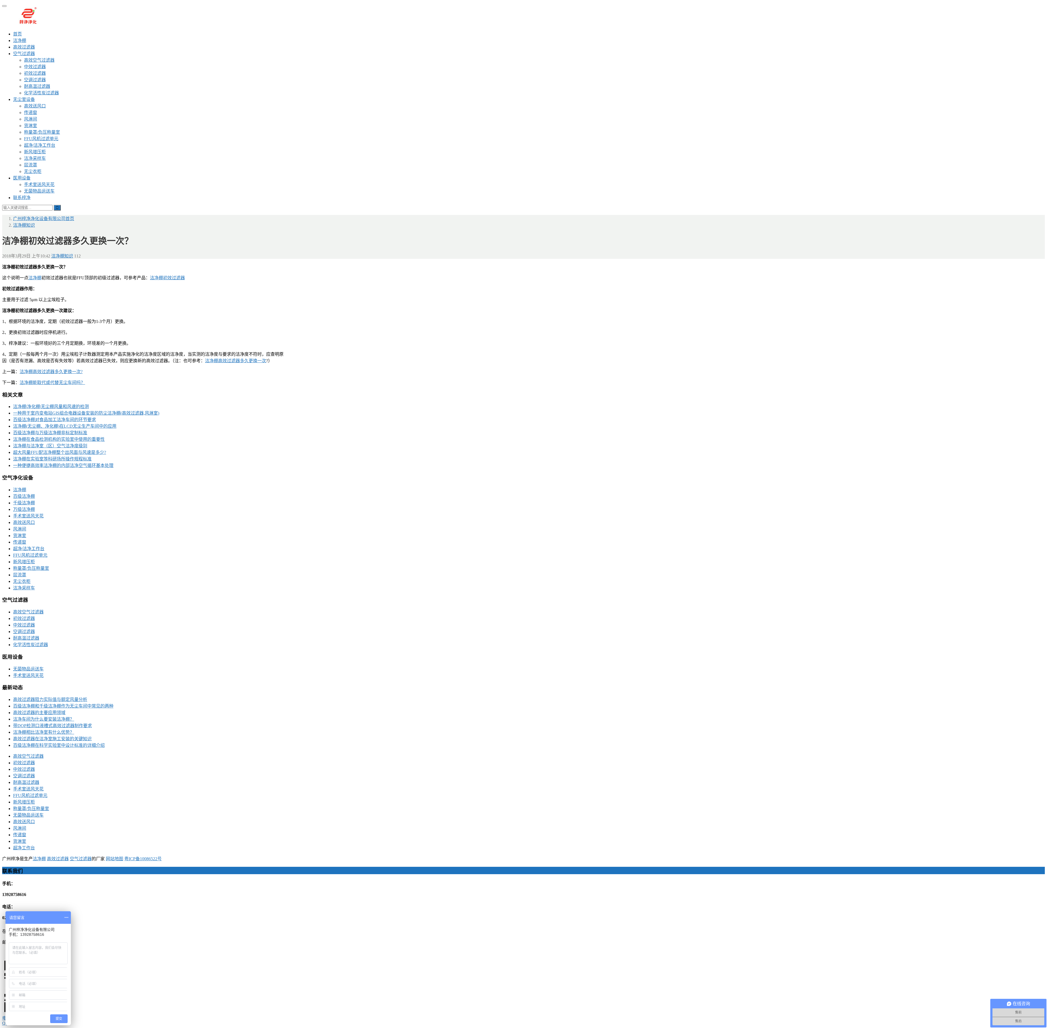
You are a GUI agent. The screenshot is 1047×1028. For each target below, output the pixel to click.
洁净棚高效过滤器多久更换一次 (235, 360)
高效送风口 (35, 106)
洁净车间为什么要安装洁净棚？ (43, 719)
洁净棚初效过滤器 (167, 277)
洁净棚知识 (62, 256)
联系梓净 (22, 197)
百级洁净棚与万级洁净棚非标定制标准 (50, 432)
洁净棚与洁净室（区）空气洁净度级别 (50, 445)
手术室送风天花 (39, 184)
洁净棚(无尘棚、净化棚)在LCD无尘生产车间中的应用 (64, 426)
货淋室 (30, 125)
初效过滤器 (35, 73)
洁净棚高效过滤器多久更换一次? (51, 371)
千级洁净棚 (24, 502)
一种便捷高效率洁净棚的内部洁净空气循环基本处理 (63, 465)
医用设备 (22, 178)
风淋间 (30, 119)
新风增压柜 (35, 151)
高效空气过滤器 (39, 60)
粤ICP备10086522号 (143, 858)
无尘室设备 (24, 99)
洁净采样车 (35, 158)
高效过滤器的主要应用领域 (39, 712)
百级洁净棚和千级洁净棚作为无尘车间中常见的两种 (63, 706)
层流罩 (30, 165)
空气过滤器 (24, 53)
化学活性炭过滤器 (41, 93)
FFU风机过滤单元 (41, 138)
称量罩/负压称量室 (42, 132)
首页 (17, 34)
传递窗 (30, 112)
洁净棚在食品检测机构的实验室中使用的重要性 (59, 439)
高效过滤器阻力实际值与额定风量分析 (50, 699)
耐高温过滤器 (37, 86)
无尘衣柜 (32, 171)
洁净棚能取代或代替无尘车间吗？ (52, 382)
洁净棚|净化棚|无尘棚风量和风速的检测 (51, 406)
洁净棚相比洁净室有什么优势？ (43, 732)
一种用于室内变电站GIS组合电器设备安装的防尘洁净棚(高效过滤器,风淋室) (86, 413)
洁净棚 (19, 40)
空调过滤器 (35, 79)
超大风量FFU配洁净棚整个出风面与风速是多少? (59, 452)
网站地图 (114, 858)
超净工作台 (24, 848)
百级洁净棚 (24, 496)
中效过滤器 (35, 66)
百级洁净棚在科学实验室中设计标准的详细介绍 (59, 745)
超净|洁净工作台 (39, 145)
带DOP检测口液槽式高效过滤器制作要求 (52, 725)
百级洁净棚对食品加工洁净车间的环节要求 (54, 419)
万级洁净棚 (24, 509)
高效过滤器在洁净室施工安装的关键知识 (52, 738)
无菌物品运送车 (39, 191)
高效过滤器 (24, 47)
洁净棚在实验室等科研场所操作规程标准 (52, 459)
